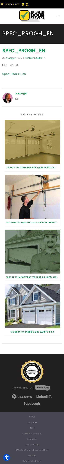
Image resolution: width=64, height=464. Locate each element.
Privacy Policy (32, 444)
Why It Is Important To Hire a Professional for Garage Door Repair (33, 277)
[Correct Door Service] (32, 15)
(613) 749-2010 (12, 4)
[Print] (18, 65)
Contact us (32, 439)
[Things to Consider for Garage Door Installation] (32, 142)
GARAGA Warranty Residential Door (32, 450)
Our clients (32, 422)
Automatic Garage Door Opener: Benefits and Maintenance (33, 222)
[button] (6, 457)
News (32, 428)
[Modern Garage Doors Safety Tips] (32, 306)
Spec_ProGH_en (14, 74)
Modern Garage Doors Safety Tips (32, 332)
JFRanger (11, 57)
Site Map (32, 455)
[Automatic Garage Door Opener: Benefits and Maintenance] (32, 197)
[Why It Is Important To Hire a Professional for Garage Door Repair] (32, 252)
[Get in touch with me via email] (16, 99)
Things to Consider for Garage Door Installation (33, 167)
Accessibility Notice (32, 461)
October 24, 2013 (33, 57)
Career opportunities (32, 433)
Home (32, 417)
